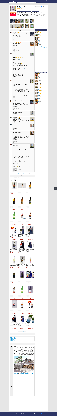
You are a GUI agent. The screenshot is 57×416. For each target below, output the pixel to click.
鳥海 (21, 373)
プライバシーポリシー (25, 413)
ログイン (44, 0)
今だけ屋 (25, 373)
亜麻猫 (39, 43)
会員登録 (47, 0)
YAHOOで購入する (14, 209)
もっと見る (22, 331)
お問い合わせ (36, 413)
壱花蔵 (23, 373)
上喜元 (39, 98)
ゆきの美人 (40, 101)
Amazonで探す (13, 12)
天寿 (14, 373)
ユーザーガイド (31, 413)
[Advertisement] (16, 403)
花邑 (39, 37)
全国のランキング (45, 47)
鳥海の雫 (16, 373)
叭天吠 (32, 373)
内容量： (11, 177)
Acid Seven (29, 373)
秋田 (17, 7)
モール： (11, 180)
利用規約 (20, 413)
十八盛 (39, 95)
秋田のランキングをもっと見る (44, 46)
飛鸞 (39, 73)
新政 (39, 40)
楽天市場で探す (13, 13)
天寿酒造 (20, 7)
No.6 (39, 34)
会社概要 (17, 413)
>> (28, 173)
